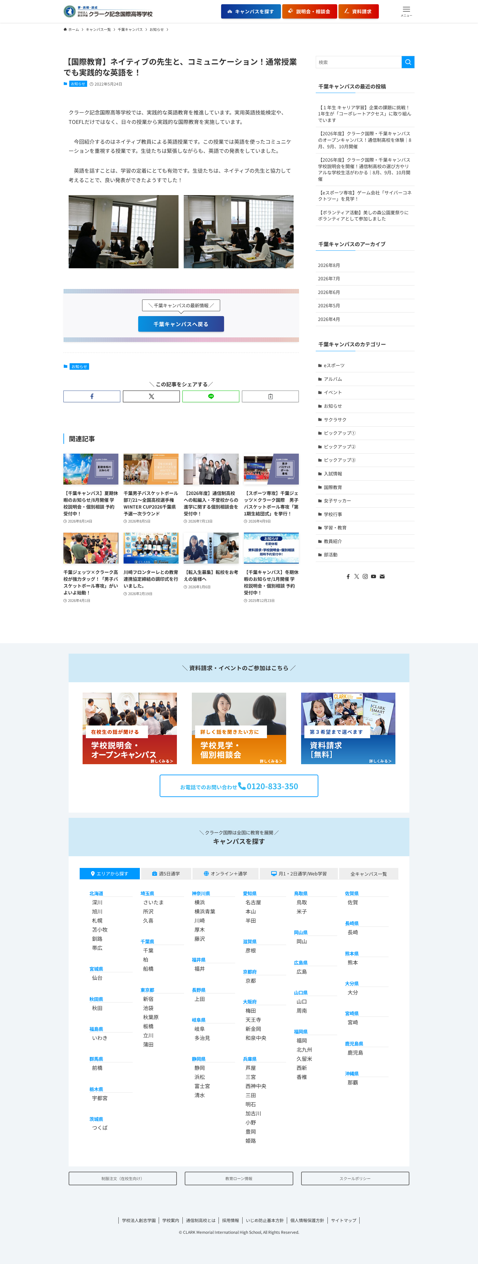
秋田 (97, 1008)
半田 (251, 920)
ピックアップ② (340, 446)
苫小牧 (100, 929)
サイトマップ (343, 1220)
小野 (251, 1122)
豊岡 (251, 1131)
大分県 (352, 983)
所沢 (148, 911)
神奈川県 (201, 893)
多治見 (202, 1038)
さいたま (153, 902)
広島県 (301, 962)
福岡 (302, 1040)
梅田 (251, 1010)
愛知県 (250, 893)
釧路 (97, 938)
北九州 (304, 1049)
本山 (251, 911)
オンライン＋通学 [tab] (229, 873)
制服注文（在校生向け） (122, 1178)
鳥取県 (301, 893)
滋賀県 (250, 941)
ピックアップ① (340, 433)
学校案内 (170, 1220)
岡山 (302, 941)
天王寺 (253, 1019)
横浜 (199, 902)
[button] (406, 11)
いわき (100, 1038)
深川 (97, 902)
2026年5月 (329, 305)
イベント (333, 392)
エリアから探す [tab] (112, 873)
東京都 (147, 989)
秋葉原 (151, 1017)
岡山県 (301, 932)
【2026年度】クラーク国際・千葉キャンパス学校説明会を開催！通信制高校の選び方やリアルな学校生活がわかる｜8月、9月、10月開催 (364, 169)
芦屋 (251, 1067)
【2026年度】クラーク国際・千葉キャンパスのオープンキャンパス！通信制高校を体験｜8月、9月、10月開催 (364, 139)
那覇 (353, 1082)
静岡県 (199, 1058)
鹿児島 (355, 1052)
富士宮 (202, 1086)
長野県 (199, 989)
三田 (251, 1095)
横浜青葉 (204, 911)
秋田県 (96, 998)
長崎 (353, 932)
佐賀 (353, 902)
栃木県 (96, 1088)
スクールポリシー (355, 1178)
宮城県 (96, 968)
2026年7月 (329, 278)
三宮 (251, 1077)
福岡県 (301, 1031)
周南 (302, 1010)
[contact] (382, 576)
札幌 (97, 920)
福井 (199, 968)
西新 (302, 1067)
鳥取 (302, 902)
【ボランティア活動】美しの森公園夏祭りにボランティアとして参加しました (363, 215)
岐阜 (199, 1028)
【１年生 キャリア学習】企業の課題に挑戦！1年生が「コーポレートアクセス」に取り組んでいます (364, 113)
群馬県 (96, 1058)
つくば (100, 1127)
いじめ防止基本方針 (265, 1220)
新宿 (148, 999)
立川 (148, 1035)
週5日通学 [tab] (169, 873)
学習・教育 (335, 527)
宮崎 (353, 1022)
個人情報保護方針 (307, 1220)
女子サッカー (337, 500)
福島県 (96, 1028)
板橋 (148, 1026)
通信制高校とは (201, 1220)
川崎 (199, 920)
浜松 (199, 1077)
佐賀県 (352, 893)
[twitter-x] (356, 576)
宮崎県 (352, 1013)
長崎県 (352, 923)
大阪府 (250, 1001)
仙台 (97, 977)
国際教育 (333, 487)
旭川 (97, 911)
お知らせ (78, 83)
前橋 (97, 1067)
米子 (302, 911)
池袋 (148, 1008)
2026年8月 (329, 265)
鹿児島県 (354, 1043)
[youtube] (373, 576)
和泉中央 (256, 1038)
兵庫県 (250, 1058)
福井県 (199, 959)
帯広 (97, 947)
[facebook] (348, 576)
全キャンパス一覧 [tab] (369, 874)
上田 (199, 999)
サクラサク (335, 419)
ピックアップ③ (340, 460)
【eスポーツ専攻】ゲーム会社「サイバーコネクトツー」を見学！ (365, 195)
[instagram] (365, 576)
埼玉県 (147, 893)
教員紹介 (333, 541)
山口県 (301, 992)
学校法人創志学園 (139, 1220)
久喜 (148, 920)
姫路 (251, 1140)
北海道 (96, 893)
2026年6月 (329, 292)
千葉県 (147, 941)
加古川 (253, 1113)
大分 (353, 992)
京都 (251, 980)
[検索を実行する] (408, 62)
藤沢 (199, 938)
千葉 (148, 950)
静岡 (199, 1067)
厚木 (199, 929)
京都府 (250, 971)
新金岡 (253, 1028)
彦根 (251, 950)
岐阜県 (199, 1019)
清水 (199, 1095)
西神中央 (256, 1086)
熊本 (353, 962)
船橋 (148, 968)
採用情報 (230, 1220)
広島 (302, 971)
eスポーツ (334, 365)
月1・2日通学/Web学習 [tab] (303, 873)
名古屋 (253, 902)
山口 (302, 1001)
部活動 (331, 554)
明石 (251, 1104)
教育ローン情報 (238, 1178)
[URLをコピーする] (270, 396)
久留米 (304, 1058)
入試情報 (333, 473)
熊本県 (352, 953)
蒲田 (148, 1044)
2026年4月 (329, 319)
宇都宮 (100, 1098)
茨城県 (96, 1118)
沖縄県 (352, 1073)
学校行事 (333, 514)
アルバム (333, 379)
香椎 (302, 1077)
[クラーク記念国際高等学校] (108, 11)
